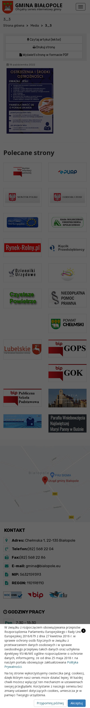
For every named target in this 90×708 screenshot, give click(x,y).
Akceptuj (77, 703)
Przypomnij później (50, 703)
